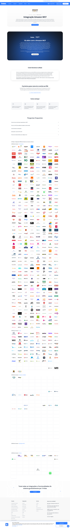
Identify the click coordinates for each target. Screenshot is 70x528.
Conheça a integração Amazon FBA (35, 92)
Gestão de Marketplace (14, 506)
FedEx (23, 512)
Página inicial (30, 14)
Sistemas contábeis (22, 374)
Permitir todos (62, 523)
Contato (37, 503)
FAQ (36, 506)
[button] (51, 4)
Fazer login (59, 3)
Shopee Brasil (24, 504)
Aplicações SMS (22, 443)
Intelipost (23, 509)
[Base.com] (3, 4)
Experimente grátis (35, 24)
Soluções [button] (14, 3)
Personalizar (61, 525)
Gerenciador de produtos (14, 507)
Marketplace (21, 143)
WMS (12, 512)
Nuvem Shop (24, 506)
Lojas (20, 330)
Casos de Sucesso (38, 507)
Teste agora (65, 3)
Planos (25, 3)
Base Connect (13, 518)
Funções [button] (9, 3)
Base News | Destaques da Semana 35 (53, 503)
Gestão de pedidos (13, 504)
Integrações (20, 3)
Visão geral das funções (14, 503)
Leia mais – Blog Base (50, 516)
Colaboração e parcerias (39, 509)
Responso (23, 515)
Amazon (23, 503)
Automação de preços (14, 509)
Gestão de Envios (13, 515)
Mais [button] (29, 3)
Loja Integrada (24, 507)
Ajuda (37, 504)
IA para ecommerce (14, 520)
